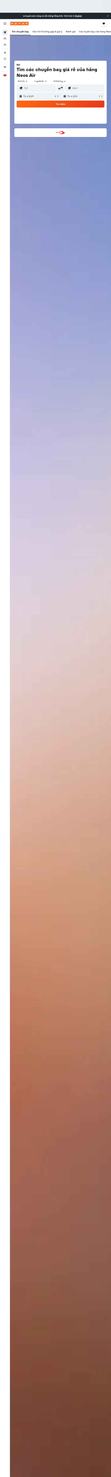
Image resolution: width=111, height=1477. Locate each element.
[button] (108, 16)
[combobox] (59, 81)
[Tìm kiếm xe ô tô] (5, 44)
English (78, 16)
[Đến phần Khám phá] (5, 53)
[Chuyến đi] (5, 67)
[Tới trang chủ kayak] (19, 23)
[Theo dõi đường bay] (5, 59)
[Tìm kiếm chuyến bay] (5, 32)
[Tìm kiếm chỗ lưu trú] (5, 38)
